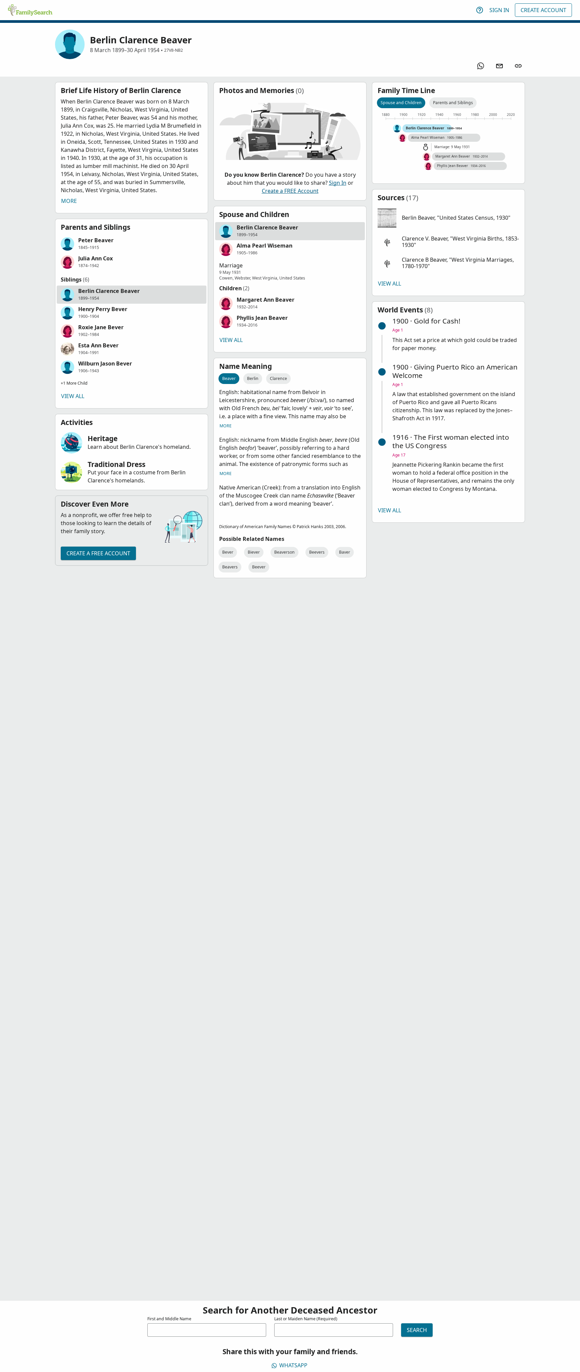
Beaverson (284, 552)
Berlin (252, 378)
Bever (227, 552)
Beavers (230, 567)
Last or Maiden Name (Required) (305, 1319)
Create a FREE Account (98, 553)
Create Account (543, 10)
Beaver (229, 378)
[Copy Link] (518, 66)
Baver (344, 552)
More (69, 201)
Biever (254, 552)
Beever (258, 567)
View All (72, 396)
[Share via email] (499, 66)
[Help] (479, 10)
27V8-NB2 (173, 50)
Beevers (317, 552)
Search (417, 1330)
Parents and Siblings (453, 102)
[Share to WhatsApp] (480, 66)
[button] (131, 244)
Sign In (499, 10)
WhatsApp (293, 1365)
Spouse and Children (401, 102)
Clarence (278, 378)
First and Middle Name (169, 1319)
